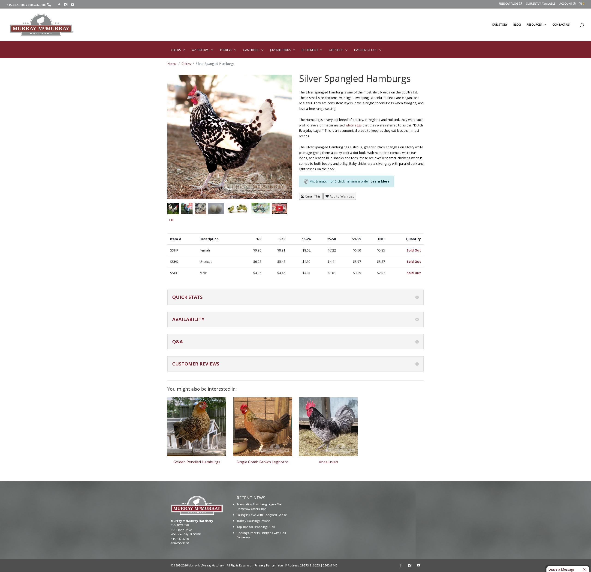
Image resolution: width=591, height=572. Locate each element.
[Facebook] (59, 4)
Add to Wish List (341, 196)
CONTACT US (561, 25)
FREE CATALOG (510, 4)
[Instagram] (65, 4)
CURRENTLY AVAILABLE (540, 4)
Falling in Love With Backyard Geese (262, 515)
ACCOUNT (566, 4)
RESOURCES (534, 25)
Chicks (186, 63)
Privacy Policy (264, 565)
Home (172, 63)
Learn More (380, 181)
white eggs (354, 125)
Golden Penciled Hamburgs (196, 461)
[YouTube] (72, 4)
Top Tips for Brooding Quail (256, 527)
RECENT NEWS (251, 497)
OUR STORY (499, 25)
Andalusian (328, 461)
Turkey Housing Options (253, 521)
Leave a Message (561, 569)
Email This (312, 196)
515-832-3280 (16, 5)
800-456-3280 (37, 5)
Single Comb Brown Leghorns (263, 461)
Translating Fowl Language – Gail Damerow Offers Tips (259, 506)
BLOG (517, 25)
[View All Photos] (171, 220)
